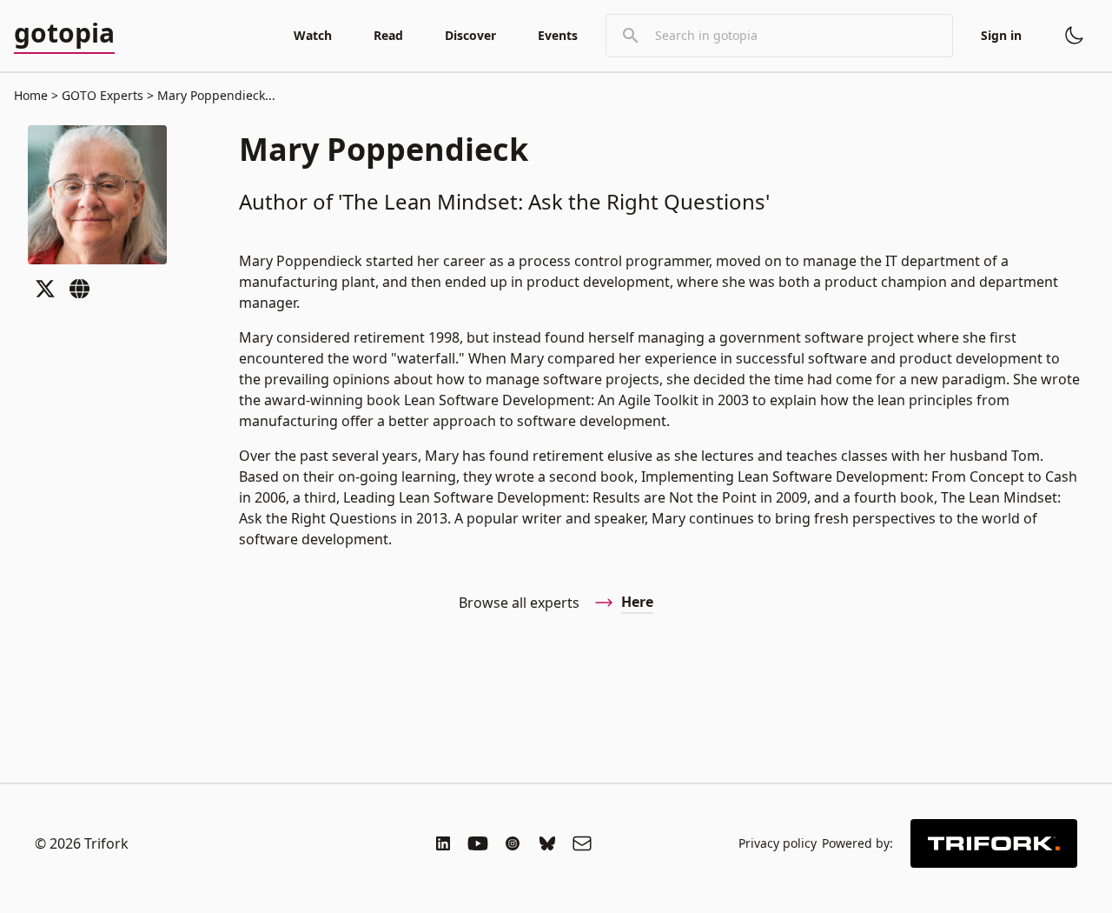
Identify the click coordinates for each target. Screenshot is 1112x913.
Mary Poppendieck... (214, 95)
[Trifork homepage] (993, 843)
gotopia (64, 33)
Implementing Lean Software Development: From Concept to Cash (859, 476)
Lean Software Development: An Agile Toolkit (551, 400)
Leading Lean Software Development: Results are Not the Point (550, 497)
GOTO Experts (102, 95)
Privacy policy (777, 843)
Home (31, 95)
